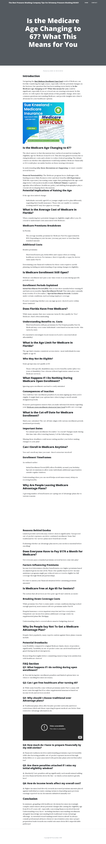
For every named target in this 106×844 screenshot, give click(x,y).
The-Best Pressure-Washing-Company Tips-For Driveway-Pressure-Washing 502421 (44, 3)
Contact (94, 2)
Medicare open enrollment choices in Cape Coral (46, 407)
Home (86, 2)
